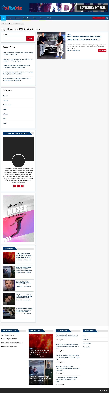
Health (5, 109)
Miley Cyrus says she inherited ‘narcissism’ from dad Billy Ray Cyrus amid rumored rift (18, 73)
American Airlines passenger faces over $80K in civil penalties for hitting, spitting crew (18, 60)
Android (5, 96)
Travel (42, 18)
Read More (102, 50)
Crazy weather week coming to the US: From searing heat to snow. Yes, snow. (18, 53)
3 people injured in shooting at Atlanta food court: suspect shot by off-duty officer (17, 79)
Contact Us (86, 347)
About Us (85, 339)
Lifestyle (25, 18)
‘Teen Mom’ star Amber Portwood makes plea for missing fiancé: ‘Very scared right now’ (17, 66)
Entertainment (7, 105)
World (49, 18)
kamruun (69, 50)
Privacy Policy (87, 343)
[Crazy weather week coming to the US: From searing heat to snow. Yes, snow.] (9, 258)
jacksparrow (19, 260)
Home (9, 18)
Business (17, 18)
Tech (34, 18)
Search (5, 34)
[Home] (3, 18)
